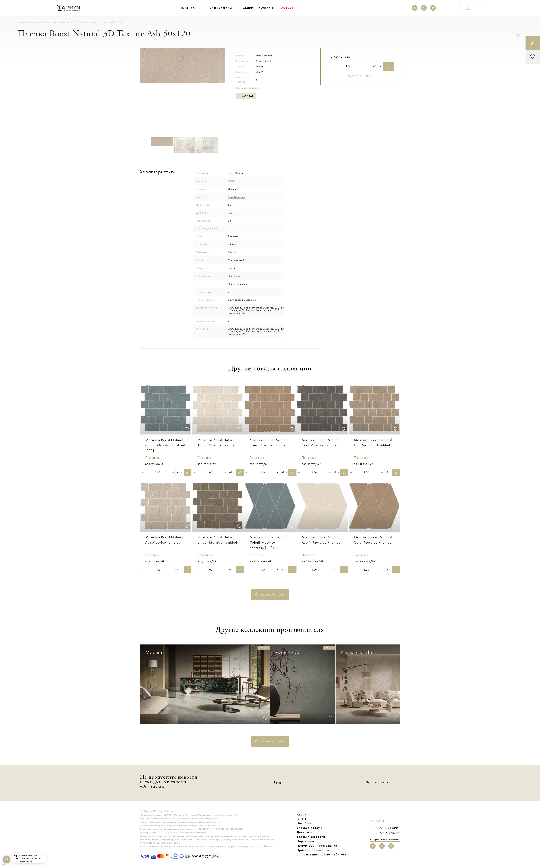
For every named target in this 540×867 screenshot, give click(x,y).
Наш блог (304, 823)
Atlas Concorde (264, 55)
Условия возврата (311, 837)
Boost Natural (263, 61)
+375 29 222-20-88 (384, 833)
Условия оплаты (309, 828)
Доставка (304, 832)
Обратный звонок (385, 839)
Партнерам (305, 841)
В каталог (246, 96)
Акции (301, 814)
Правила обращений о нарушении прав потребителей (323, 852)
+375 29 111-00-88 (384, 828)
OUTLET (303, 819)
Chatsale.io (6, 865)
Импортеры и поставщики (317, 845)
